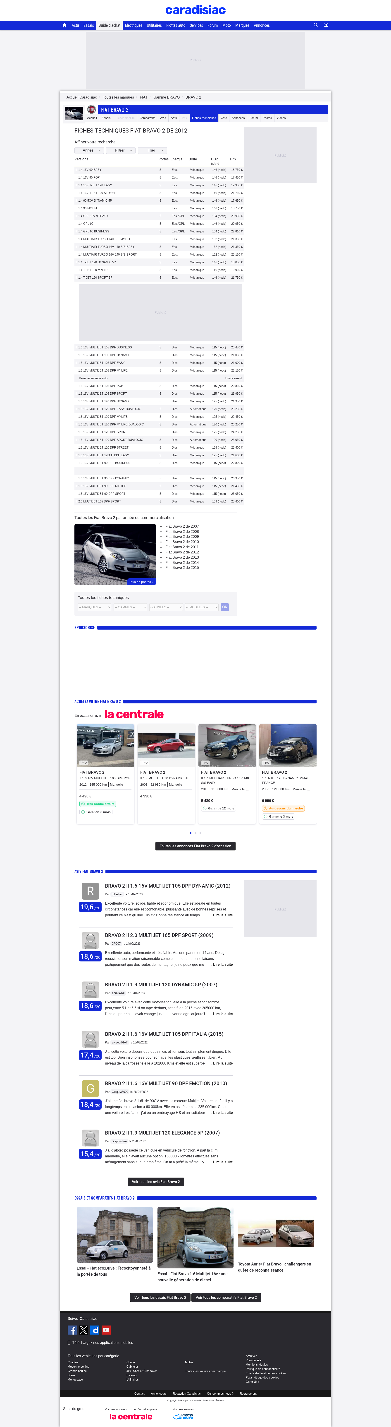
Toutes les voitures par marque (205, 1371)
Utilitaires (154, 25)
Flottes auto (175, 25)
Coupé (130, 1362)
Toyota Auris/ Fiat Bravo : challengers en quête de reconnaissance (274, 1267)
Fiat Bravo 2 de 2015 (182, 568)
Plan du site (253, 1360)
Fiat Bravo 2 (114, 109)
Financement (233, 378)
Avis (163, 118)
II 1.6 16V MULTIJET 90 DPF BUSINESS (103, 463)
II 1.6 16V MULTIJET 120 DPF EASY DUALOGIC (108, 409)
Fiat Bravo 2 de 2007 (182, 526)
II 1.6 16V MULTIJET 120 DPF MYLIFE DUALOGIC (110, 424)
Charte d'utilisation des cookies (266, 1373)
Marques (242, 25)
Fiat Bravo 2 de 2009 (182, 536)
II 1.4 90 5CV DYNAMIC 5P (94, 200)
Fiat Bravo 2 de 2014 (182, 563)
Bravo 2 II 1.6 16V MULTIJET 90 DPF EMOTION (166, 1083)
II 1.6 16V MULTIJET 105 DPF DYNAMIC (103, 355)
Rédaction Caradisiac (187, 1393)
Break (71, 1375)
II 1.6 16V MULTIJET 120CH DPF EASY (102, 455)
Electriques (133, 25)
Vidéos (281, 118)
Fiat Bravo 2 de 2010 (182, 542)
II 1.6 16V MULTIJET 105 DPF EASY (100, 363)
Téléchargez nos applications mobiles (102, 1343)
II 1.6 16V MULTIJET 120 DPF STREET (102, 447)
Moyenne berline (78, 1366)
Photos (267, 118)
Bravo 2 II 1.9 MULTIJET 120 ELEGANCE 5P (162, 1133)
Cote (224, 118)
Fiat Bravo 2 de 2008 (182, 532)
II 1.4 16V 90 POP (88, 177)
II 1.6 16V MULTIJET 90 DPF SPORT (100, 493)
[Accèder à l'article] (115, 1235)
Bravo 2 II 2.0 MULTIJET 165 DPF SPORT (159, 935)
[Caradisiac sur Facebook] (73, 1331)
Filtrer (119, 150)
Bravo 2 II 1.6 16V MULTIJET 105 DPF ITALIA (164, 1034)
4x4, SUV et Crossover (141, 1371)
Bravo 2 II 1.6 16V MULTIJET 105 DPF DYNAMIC (168, 886)
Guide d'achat (109, 25)
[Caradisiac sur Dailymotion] (95, 1331)
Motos (189, 1362)
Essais (88, 25)
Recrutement (248, 1393)
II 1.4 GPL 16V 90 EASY (92, 216)
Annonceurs (159, 1393)
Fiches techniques (204, 118)
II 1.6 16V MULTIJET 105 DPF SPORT (101, 393)
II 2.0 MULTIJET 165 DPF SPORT (98, 501)
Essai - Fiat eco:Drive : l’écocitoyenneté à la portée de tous (114, 1271)
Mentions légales (257, 1364)
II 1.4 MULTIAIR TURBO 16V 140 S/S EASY (105, 247)
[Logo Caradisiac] (196, 18)
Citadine (73, 1362)
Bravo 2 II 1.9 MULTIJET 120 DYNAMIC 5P (161, 985)
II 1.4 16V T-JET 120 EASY (94, 185)
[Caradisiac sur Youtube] (106, 1331)
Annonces (262, 25)
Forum (212, 25)
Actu (75, 25)
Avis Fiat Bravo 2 (88, 871)
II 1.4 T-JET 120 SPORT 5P (94, 277)
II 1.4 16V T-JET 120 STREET (96, 193)
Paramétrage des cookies (262, 1377)
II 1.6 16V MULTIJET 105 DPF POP (99, 386)
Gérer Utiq (252, 1382)
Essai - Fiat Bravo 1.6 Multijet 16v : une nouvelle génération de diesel (192, 1276)
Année (88, 150)
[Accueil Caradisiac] (64, 25)
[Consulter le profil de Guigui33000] (90, 1097)
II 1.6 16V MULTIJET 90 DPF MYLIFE (101, 486)
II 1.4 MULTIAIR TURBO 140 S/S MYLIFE (103, 239)
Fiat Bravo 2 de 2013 (182, 557)
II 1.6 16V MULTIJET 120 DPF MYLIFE (102, 416)
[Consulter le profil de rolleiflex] (90, 899)
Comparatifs (147, 118)
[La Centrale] (131, 1420)
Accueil (92, 118)
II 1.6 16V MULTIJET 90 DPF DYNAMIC (102, 478)
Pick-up (131, 1375)
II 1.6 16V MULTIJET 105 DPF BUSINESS (104, 347)
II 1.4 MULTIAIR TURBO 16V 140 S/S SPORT (106, 254)
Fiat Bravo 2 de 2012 (182, 552)
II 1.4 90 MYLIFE (87, 208)
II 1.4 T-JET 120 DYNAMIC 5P (96, 262)
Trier (151, 150)
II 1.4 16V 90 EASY (89, 169)
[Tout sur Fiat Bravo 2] (74, 119)
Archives (251, 1356)
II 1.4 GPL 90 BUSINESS (92, 231)
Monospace (75, 1379)
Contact (139, 1393)
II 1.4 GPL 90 (84, 223)
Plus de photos (142, 582)
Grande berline (77, 1371)
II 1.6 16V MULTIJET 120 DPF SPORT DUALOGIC (109, 440)
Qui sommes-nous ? (220, 1393)
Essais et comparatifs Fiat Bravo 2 (104, 1198)
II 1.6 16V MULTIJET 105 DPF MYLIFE (102, 370)
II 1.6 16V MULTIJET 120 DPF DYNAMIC (103, 401)
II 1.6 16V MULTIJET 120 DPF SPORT (101, 432)
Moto (226, 25)
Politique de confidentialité (263, 1369)
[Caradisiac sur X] (84, 1331)
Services (196, 25)
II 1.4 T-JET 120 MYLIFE (92, 270)
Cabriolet (132, 1366)
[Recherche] (316, 25)
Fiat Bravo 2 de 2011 (182, 547)
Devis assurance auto (93, 378)
